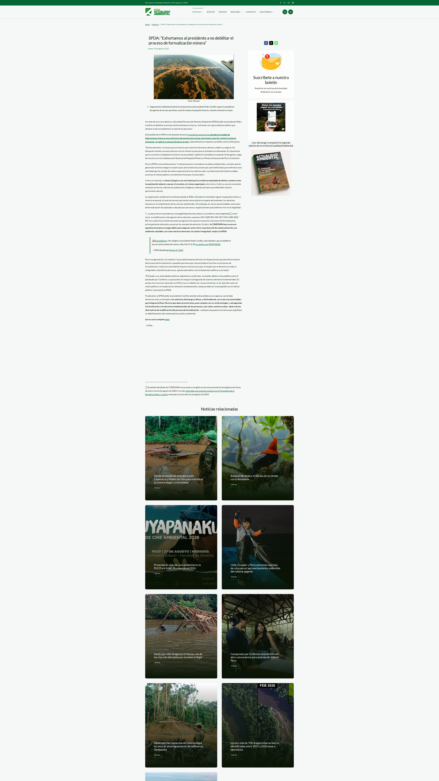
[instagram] (289, 3)
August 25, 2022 (176, 250)
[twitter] (284, 3)
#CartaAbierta (160, 240)
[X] (271, 43)
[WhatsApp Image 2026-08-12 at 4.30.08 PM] (271, 151)
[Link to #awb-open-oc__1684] (290, 11)
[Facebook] (266, 43)
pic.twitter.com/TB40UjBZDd (207, 244)
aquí (167, 319)
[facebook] (280, 3)
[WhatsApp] (276, 43)
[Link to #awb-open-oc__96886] (284, 11)
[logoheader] (157, 9)
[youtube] (293, 3)
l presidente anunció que (190, 138)
